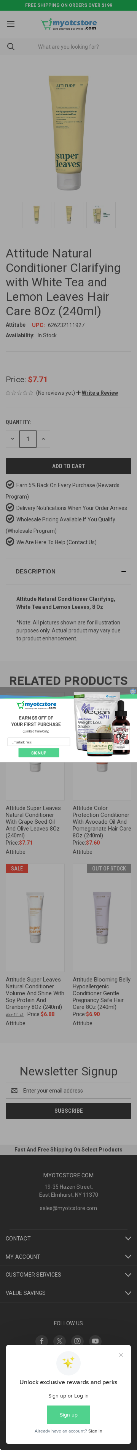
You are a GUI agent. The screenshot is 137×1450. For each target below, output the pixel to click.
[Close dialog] (133, 691)
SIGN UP (38, 753)
